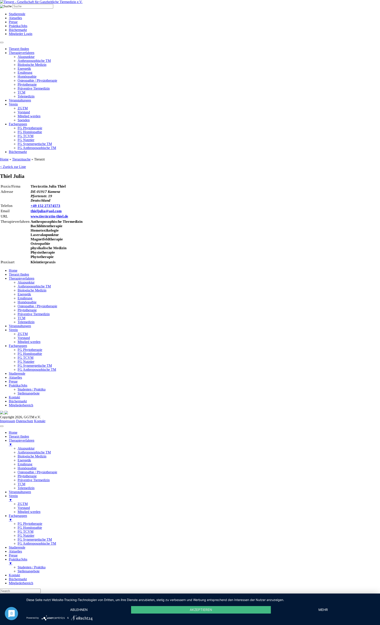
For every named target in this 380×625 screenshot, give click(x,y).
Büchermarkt (18, 30)
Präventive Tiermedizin (34, 88)
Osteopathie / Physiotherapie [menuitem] (37, 472)
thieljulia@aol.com (46, 211)
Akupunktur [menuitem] (26, 448)
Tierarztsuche (21, 159)
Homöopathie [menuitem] (27, 468)
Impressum (7, 421)
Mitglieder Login (20, 34)
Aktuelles (15, 18)
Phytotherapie (27, 84)
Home (4, 159)
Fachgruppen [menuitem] (18, 518)
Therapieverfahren (21, 53)
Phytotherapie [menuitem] (27, 476)
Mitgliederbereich (21, 405)
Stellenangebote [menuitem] (29, 571)
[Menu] (2, 426)
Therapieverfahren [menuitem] (21, 442)
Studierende (17, 14)
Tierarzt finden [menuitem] (19, 436)
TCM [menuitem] (21, 484)
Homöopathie (27, 76)
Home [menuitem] (13, 432)
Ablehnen (79, 610)
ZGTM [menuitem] (23, 504)
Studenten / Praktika (32, 389)
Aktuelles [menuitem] (15, 551)
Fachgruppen (18, 124)
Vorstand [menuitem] (24, 508)
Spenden (24, 120)
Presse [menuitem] (13, 555)
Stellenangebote (29, 393)
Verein (13, 104)
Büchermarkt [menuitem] (18, 579)
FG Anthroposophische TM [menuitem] (37, 543)
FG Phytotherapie (30, 128)
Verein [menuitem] (13, 498)
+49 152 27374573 (45, 206)
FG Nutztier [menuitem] (26, 535)
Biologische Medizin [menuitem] (32, 456)
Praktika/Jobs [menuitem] (18, 561)
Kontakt (14, 397)
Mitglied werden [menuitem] (29, 512)
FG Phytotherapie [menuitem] (30, 523)
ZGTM (23, 108)
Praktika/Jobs (18, 26)
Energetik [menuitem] (24, 460)
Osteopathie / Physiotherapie (37, 80)
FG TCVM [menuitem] (25, 531)
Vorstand (24, 112)
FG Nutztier (26, 140)
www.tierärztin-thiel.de (49, 216)
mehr (323, 610)
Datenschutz (24, 421)
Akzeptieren (201, 610)
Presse (13, 22)
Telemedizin (26, 96)
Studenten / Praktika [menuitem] (32, 567)
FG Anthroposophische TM (37, 148)
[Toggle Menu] (2, 42)
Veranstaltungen (20, 100)
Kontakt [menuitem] (14, 575)
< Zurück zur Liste (13, 167)
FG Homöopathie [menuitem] (30, 527)
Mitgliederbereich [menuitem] (21, 583)
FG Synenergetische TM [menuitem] (35, 539)
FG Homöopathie (30, 132)
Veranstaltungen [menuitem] (20, 492)
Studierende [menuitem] (17, 547)
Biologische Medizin (32, 64)
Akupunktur (26, 57)
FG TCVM (25, 136)
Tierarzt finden (19, 49)
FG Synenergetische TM (35, 144)
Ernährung (25, 72)
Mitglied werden (29, 116)
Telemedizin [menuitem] (26, 488)
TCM (21, 92)
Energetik (24, 68)
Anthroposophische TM (34, 61)
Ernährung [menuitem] (25, 464)
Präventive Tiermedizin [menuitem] (34, 480)
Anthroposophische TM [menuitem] (34, 452)
